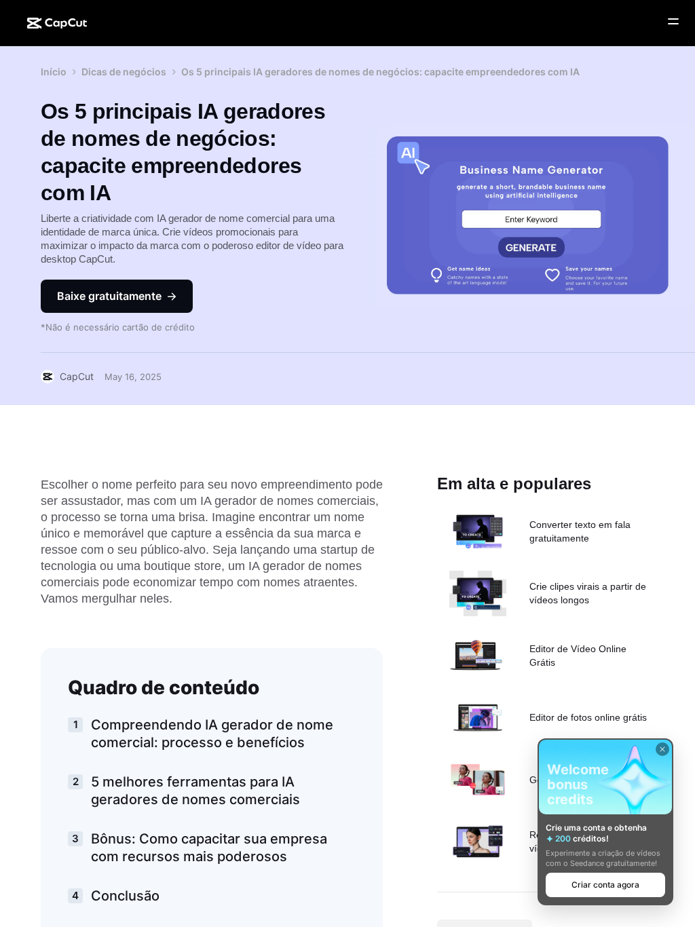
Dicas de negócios (123, 71)
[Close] (662, 749)
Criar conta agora (605, 884)
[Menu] (673, 22)
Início (54, 71)
